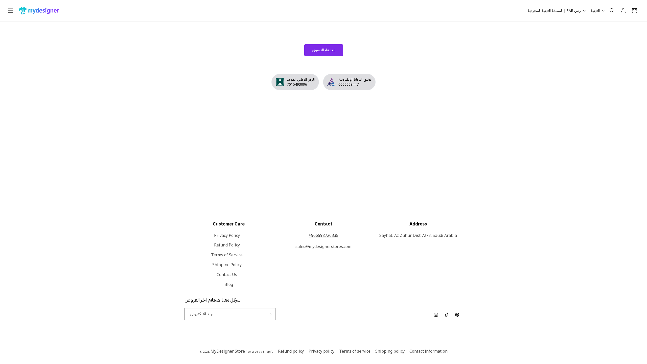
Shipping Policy (227, 265)
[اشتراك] (269, 314)
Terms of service (355, 351)
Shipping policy (390, 351)
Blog (228, 284)
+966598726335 (323, 235)
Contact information (428, 351)
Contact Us (227, 274)
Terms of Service (227, 255)
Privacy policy (321, 351)
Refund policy (291, 351)
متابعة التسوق (323, 50)
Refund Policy (227, 245)
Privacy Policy (227, 236)
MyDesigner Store (228, 351)
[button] (10, 10)
